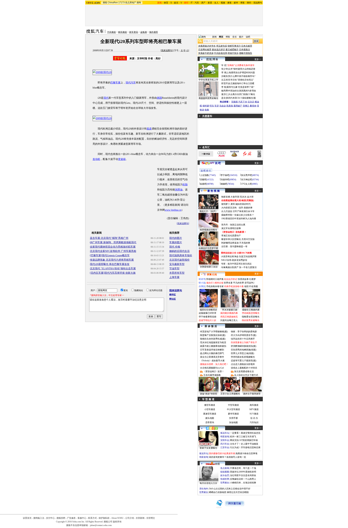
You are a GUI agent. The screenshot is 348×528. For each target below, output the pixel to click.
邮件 (236, 2)
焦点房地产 (130, 2)
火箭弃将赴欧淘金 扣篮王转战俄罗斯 (238, 256)
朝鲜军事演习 (234, 46)
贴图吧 (203, 184)
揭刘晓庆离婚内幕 (229, 313)
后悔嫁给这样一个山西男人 (243, 479)
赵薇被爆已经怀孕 (207, 313)
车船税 (234, 101)
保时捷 (205, 105)
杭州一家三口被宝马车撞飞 (243, 436)
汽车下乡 (242, 101)
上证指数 (204, 175)
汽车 (197, 2)
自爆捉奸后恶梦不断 (208, 248)
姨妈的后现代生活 (179, 251)
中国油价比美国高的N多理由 (242, 90)
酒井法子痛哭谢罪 (251, 394)
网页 (221, 37)
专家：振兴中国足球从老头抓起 (236, 263)
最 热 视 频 (213, 191)
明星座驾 (224, 436)
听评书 (202, 279)
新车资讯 (133, 32)
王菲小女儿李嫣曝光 (230, 394)
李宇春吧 (225, 175)
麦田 (233, 204)
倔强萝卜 (225, 204)
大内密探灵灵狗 (229, 207)
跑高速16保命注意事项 (246, 453)
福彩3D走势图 (251, 286)
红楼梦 (252, 279)
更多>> (257, 59)
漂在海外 (203, 488)
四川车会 (224, 444)
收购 (207, 109)
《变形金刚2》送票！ (213, 371)
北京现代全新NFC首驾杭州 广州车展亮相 (113, 251)
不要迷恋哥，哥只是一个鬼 (243, 468)
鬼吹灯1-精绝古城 (214, 283)
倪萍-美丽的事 (245, 207)
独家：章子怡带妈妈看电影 (244, 331)
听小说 (202, 283)
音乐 (234, 37)
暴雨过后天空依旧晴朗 (238, 492)
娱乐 (176, 2)
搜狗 (139, 2)
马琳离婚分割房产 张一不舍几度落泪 (238, 267)
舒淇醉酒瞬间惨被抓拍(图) (243, 346)
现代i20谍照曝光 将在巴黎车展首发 (109, 264)
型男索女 (224, 482)
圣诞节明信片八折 (207, 320)
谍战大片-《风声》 (208, 211)
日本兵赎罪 (246, 46)
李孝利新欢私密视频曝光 (243, 357)
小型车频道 (209, 409)
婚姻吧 (224, 184)
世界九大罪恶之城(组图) (242, 353)
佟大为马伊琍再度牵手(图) (243, 335)
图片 (241, 37)
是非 (223, 98)
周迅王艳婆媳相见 (229, 316)
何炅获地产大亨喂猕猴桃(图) (214, 331)
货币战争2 (249, 283)
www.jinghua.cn (173, 210)
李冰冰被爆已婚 (229, 310)
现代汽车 (131, 82)
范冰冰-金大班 (247, 197)
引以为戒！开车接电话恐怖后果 (245, 447)
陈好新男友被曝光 (250, 320)
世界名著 (228, 283)
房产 (203, 2)
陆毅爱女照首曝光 (250, 316)
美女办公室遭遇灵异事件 (212, 357)
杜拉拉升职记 (230, 279)
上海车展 (174, 277)
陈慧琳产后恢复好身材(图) (212, 335)
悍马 (212, 105)
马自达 (222, 105)
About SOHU (117, 518)
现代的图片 (175, 238)
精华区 (172, 294)
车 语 (223, 65)
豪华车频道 (233, 413)
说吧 (248, 37)
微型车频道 (209, 405)
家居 (210, 2)
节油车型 (174, 268)
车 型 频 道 (208, 399)
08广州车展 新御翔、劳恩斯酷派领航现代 (113, 242)
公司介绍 (129, 518)
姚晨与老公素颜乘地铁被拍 (213, 346)
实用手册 (233, 418)
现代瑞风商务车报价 (180, 255)
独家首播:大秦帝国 (230, 197)
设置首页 (27, 518)
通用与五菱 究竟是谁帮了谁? (240, 87)
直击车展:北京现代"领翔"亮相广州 (109, 238)
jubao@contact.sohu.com (101, 525)
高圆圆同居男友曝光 (208, 98)
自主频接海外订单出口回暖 (241, 83)
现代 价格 (174, 246)
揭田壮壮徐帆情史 (208, 310)
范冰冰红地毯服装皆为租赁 (213, 342)
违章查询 (209, 422)
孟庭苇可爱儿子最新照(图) (243, 360)
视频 (223, 2)
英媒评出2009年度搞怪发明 (243, 472)
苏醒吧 (203, 179)
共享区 (202, 286)
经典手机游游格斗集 (234, 286)
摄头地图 (209, 418)
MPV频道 (254, 409)
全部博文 (150, 518)
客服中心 (82, 518)
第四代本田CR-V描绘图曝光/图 (241, 98)
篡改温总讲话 (218, 49)
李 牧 (223, 87)
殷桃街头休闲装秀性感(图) (212, 339)
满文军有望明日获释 (231, 228)
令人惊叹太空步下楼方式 (246, 375)
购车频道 (122, 32)
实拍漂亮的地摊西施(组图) (243, 349)
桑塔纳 (253, 105)
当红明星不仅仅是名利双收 (243, 475)
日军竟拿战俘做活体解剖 (212, 349)
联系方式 (92, 518)
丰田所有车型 (177, 273)
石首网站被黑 (204, 49)
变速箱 (122, 159)
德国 (159, 97)
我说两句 (257, 2)
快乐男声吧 (246, 175)
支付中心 (50, 518)
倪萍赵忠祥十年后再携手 (243, 339)
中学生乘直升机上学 (208, 80)
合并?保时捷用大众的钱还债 (241, 69)
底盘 (149, 128)
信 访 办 (254, 418)
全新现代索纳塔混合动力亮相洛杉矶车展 (113, 246)
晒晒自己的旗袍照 (217, 492)
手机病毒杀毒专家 (215, 286)
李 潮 (223, 72)
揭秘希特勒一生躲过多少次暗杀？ (237, 215)
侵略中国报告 (245, 53)
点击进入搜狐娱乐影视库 (243, 364)
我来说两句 (166, 50)
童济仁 (224, 94)
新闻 (214, 37)
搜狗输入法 (38, 518)
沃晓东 (224, 76)
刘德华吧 (225, 179)
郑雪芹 (224, 83)
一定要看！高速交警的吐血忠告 (245, 433)
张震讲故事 (243, 279)
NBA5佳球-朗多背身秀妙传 (234, 260)
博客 (242, 2)
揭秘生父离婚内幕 (251, 310)
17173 (121, 2)
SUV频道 (254, 413)
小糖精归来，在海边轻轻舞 (243, 482)
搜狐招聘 (61, 518)
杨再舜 (224, 90)
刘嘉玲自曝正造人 (229, 320)
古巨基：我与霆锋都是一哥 (234, 246)
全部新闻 (140, 518)
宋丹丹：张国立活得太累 (233, 224)
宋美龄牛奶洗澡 (206, 53)
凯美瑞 (229, 105)
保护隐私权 (104, 518)
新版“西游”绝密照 (208, 394)
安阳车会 (224, 440)
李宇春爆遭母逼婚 (207, 316)
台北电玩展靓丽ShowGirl (212, 368)
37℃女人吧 (246, 184)
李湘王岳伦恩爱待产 (231, 235)
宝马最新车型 (177, 264)
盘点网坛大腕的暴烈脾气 (212, 353)
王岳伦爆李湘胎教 (212, 375)
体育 (166, 2)
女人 (216, 2)
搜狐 (105, 2)
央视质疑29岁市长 (207, 46)
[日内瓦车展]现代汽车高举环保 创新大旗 (113, 273)
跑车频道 (254, 405)
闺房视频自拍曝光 (208, 230)
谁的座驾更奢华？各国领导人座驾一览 (227, 457)
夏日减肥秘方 (232, 49)
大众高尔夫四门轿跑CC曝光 (241, 94)
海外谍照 (153, 32)
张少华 (224, 69)
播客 (229, 2)
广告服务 (71, 518)
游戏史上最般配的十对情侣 (244, 368)
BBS (249, 2)
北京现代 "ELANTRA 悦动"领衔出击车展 (113, 268)
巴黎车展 (115, 82)
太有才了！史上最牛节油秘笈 (244, 444)
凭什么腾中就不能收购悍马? (241, 76)
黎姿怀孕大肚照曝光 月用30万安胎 (237, 239)
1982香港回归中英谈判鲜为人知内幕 (238, 218)
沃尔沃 (251, 101)
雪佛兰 (246, 105)
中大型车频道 (233, 409)
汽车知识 (254, 422)
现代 (106, 97)
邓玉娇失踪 (221, 46)
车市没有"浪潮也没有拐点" (241, 80)
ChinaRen (113, 2)
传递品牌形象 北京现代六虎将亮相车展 (112, 259)
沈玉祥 (224, 80)
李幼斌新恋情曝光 (250, 313)
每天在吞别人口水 (208, 483)
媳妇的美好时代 (243, 204)
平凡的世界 (238, 283)
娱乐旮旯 (224, 475)
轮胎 (185, 184)
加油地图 (233, 422)
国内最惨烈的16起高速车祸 (222, 453)
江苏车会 (224, 447)
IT (191, 2)
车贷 (216, 105)
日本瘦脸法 (244, 49)
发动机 (96, 159)
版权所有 (117, 521)
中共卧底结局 (220, 53)
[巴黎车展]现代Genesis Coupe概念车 (110, 255)
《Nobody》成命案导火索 (212, 360)
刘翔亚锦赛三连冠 (209, 267)
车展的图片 (175, 242)
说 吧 (218, 163)
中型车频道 (233, 405)
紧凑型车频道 (209, 413)
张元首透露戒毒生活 (244, 371)
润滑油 (179, 189)
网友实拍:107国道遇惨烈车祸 (244, 440)
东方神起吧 (246, 179)
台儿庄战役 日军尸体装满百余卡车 (237, 211)
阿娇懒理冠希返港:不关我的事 (235, 243)
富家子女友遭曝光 (208, 448)
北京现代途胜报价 (179, 259)
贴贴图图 (224, 472)
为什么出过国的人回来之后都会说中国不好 (229, 488)
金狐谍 (143, 32)
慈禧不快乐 (233, 53)
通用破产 (237, 105)
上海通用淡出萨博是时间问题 (241, 72)
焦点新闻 (224, 468)
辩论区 (172, 299)
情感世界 (224, 479)
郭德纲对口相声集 (215, 279)
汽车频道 (111, 32)
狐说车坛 (224, 433)
